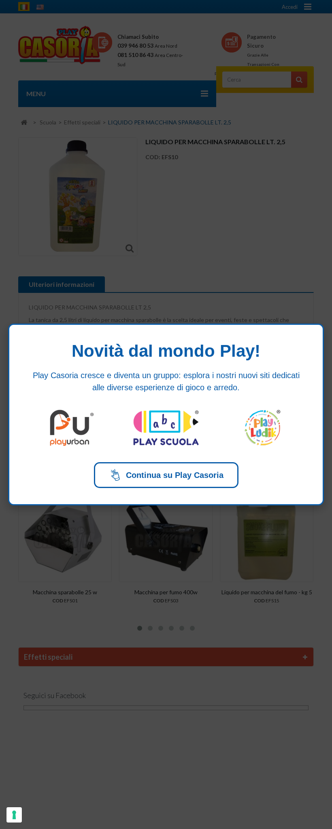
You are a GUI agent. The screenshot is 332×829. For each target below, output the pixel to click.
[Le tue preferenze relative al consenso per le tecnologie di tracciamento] (14, 815)
